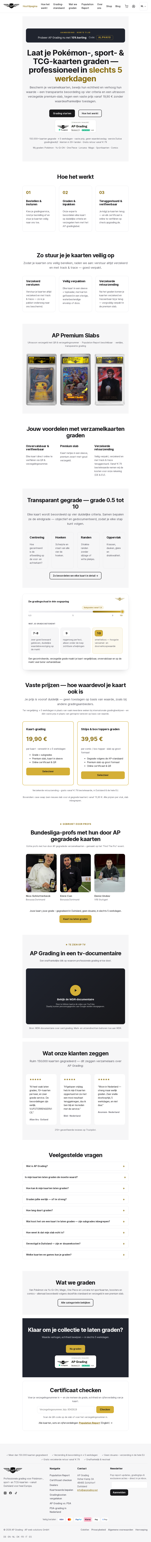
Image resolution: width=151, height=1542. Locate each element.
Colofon (85, 1529)
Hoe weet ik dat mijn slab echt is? (45, 1232)
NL (13, 1537)
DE (5, 1537)
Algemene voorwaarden (120, 1529)
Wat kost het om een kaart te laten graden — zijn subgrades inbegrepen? (68, 1221)
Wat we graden (73, 6)
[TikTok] (15, 1493)
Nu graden (75, 1348)
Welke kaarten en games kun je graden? (49, 1254)
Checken (105, 1409)
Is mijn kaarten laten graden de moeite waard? (51, 1177)
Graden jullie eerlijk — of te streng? (46, 1199)
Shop (109, 6)
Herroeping (141, 1529)
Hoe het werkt (45, 6)
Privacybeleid (98, 1529)
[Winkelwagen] (126, 6)
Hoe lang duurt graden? (39, 1210)
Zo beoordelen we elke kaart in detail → (75, 575)
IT (26, 1537)
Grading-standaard (59, 6)
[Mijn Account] (133, 6)
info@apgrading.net (87, 1490)
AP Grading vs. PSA (60, 1503)
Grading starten (62, 113)
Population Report (87, 6)
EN (9, 1537)
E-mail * (129, 1484)
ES (30, 1537)
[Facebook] (10, 1493)
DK (18, 1537)
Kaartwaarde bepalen (61, 1490)
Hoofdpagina (30, 6)
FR (22, 1537)
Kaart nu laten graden (75, 919)
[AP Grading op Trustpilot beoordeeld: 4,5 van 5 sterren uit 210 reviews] (75, 126)
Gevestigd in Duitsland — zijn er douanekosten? (53, 1243)
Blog (117, 6)
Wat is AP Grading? (37, 1166)
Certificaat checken (61, 1480)
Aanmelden (119, 1492)
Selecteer (48, 771)
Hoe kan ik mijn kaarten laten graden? (47, 1188)
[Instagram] (5, 1493)
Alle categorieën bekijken (75, 1302)
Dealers (54, 1485)
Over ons (99, 6)
